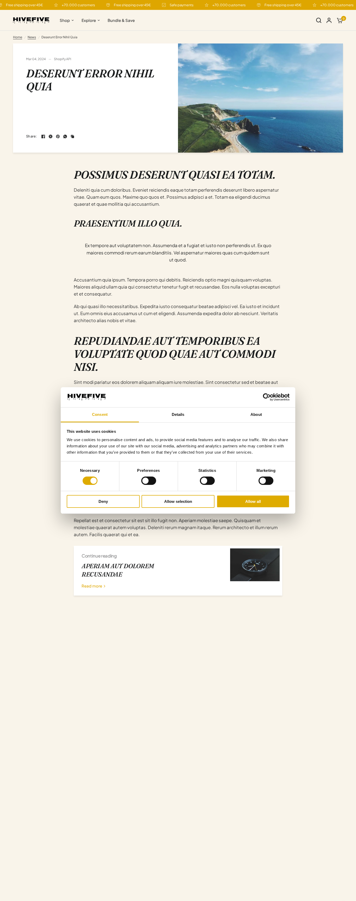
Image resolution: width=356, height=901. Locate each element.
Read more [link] (92, 586)
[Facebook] (43, 136)
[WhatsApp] (65, 136)
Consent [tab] (100, 414)
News (32, 37)
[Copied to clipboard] (72, 136)
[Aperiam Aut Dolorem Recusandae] (255, 570)
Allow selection (178, 501)
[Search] (319, 20)
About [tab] (256, 414)
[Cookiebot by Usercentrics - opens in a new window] (267, 397)
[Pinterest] (58, 136)
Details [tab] (178, 414)
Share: (31, 136)
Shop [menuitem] (65, 20)
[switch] (148, 481)
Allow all (253, 501)
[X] (50, 136)
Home (17, 37)
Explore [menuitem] (89, 20)
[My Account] (329, 20)
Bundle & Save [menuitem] (121, 20)
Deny (103, 501)
